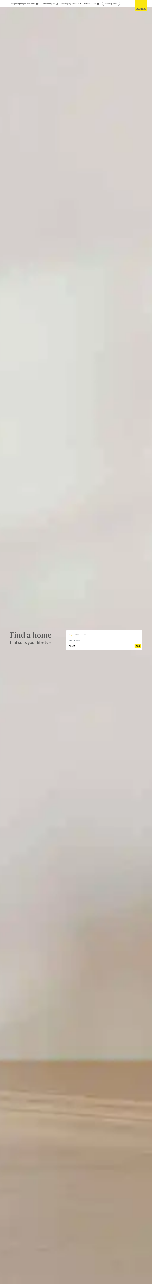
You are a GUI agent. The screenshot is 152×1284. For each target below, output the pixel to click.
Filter (71, 646)
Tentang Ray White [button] (68, 3)
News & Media (90, 3)
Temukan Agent (48, 3)
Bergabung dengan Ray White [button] (23, 3)
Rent (77, 634)
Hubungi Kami (111, 4)
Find (138, 646)
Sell (84, 634)
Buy (70, 634)
